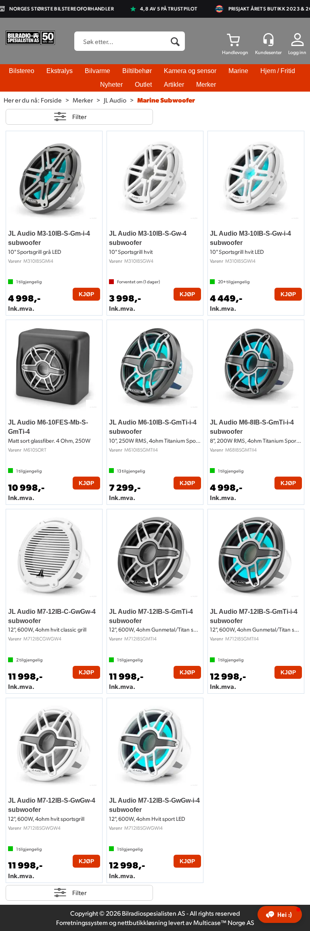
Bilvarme (97, 70)
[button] (280, 914)
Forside (51, 100)
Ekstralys (59, 70)
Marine (238, 70)
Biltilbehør (137, 70)
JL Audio (115, 100)
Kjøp (86, 294)
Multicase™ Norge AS (223, 922)
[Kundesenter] (268, 39)
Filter (79, 116)
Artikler (174, 84)
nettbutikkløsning (142, 922)
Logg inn (297, 52)
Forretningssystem (82, 922)
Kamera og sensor (190, 70)
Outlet (143, 84)
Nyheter (111, 84)
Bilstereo (21, 70)
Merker (206, 84)
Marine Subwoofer (166, 100)
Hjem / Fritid (277, 70)
